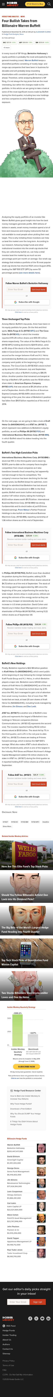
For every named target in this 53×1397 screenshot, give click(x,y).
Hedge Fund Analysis (10, 16)
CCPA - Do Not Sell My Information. (18, 1374)
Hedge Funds (9, 1330)
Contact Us (8, 1348)
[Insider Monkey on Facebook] (31, 1318)
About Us (7, 1339)
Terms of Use (8, 1365)
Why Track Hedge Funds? (21, 1103)
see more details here (29, 272)
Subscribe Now (26, 1066)
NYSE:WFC (35, 822)
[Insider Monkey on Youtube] (43, 1318)
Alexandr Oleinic (43, 32)
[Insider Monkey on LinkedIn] (48, 1318)
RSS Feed (10, 1325)
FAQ (4, 1370)
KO (17, 334)
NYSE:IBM (24, 822)
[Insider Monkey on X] (37, 1318)
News (23, 16)
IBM (46, 434)
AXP (10, 386)
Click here (18, 312)
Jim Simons (17, 706)
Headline (45, 822)
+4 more (6, 47)
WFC (32, 330)
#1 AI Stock (35, 3)
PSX (38, 431)
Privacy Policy (9, 1360)
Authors (6, 1344)
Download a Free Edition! (21, 1108)
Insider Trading (9, 1335)
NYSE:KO (14, 822)
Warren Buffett (31, 60)
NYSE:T (5, 822)
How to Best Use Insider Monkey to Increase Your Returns (25, 1097)
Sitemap (6, 1353)
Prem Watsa (23, 509)
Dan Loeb (31, 706)
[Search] (49, 4)
